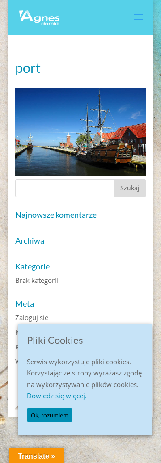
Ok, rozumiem (49, 415)
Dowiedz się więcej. (57, 395)
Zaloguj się (31, 317)
